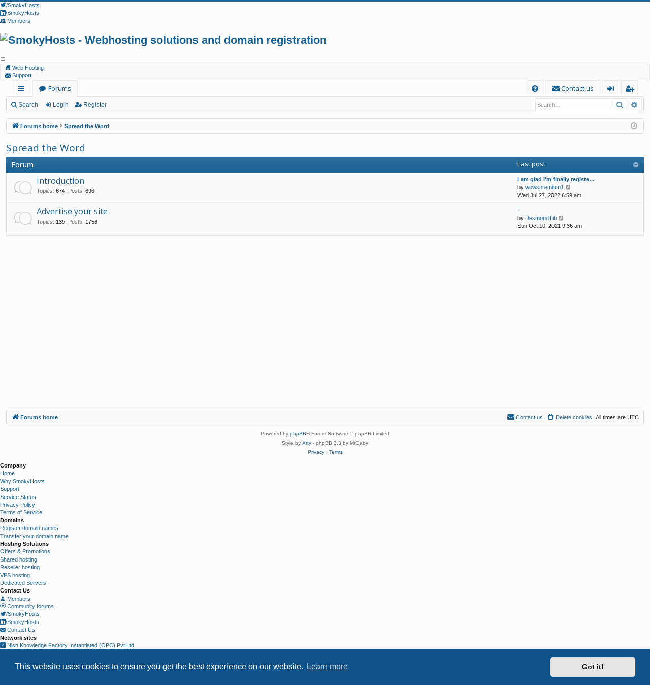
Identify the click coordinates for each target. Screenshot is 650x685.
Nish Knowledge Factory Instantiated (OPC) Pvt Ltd (70, 645)
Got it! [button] (593, 667)
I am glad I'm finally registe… (556, 179)
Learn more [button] (327, 666)
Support (21, 75)
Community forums (30, 606)
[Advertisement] (325, 333)
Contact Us (20, 630)
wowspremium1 (544, 187)
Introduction (60, 180)
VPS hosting (15, 575)
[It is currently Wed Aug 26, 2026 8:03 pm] (634, 126)
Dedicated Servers (23, 583)
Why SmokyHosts (22, 481)
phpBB (298, 434)
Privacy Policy (17, 505)
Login (61, 104)
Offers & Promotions (25, 551)
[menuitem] (535, 89)
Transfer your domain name (34, 536)
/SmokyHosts (23, 614)
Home (7, 473)
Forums (59, 88)
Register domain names (29, 528)
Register (95, 104)
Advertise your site (72, 211)
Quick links (23, 90)
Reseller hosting (20, 567)
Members (18, 599)
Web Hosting (27, 68)
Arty (306, 443)
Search (28, 104)
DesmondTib (541, 218)
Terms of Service (21, 512)
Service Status (18, 497)
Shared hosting (18, 559)
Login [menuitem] (613, 90)
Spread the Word (45, 147)
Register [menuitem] (631, 90)
